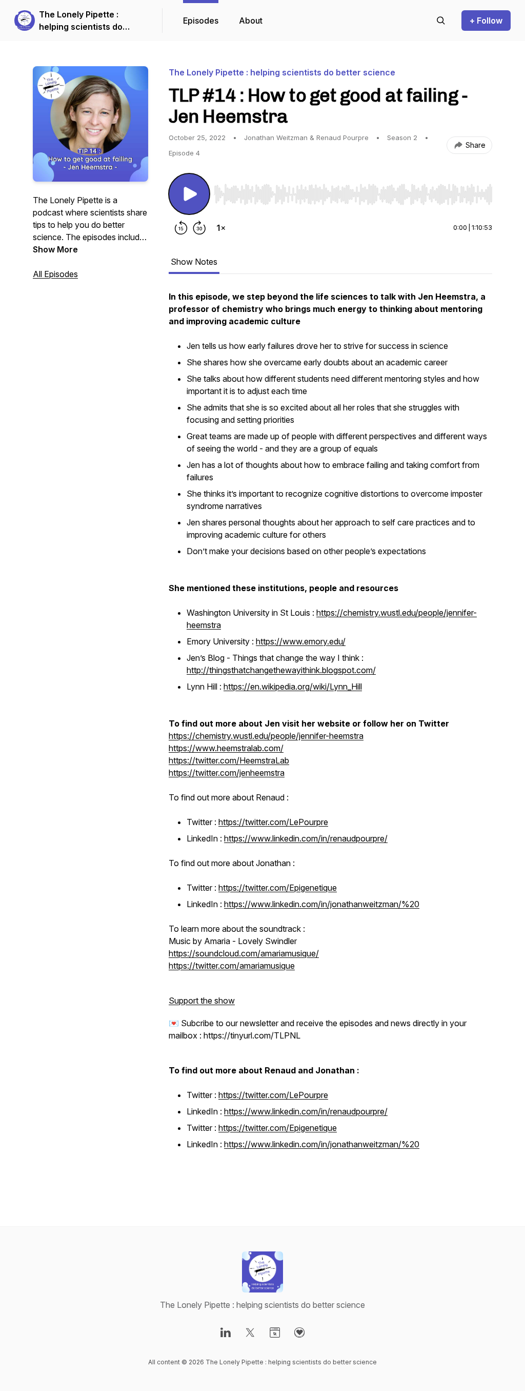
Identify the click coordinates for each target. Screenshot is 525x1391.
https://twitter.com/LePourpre (273, 822)
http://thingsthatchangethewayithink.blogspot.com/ (281, 670)
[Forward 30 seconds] (199, 228)
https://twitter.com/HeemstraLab (229, 760)
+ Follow (486, 20)
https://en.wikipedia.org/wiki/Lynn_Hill (293, 686)
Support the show (202, 1000)
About (250, 20)
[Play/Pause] (189, 193)
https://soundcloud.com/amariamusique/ (244, 953)
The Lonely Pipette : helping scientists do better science (81, 21)
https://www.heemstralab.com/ (226, 748)
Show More (55, 249)
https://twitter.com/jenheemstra (227, 773)
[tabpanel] (330, 737)
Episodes (200, 20)
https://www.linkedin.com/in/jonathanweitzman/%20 (321, 904)
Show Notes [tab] (194, 262)
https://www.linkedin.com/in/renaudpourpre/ (306, 838)
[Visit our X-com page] (250, 1332)
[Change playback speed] (221, 228)
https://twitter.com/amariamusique (232, 966)
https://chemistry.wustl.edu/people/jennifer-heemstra (266, 736)
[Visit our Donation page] (299, 1332)
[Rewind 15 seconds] (181, 228)
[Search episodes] (441, 20)
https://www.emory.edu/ (301, 641)
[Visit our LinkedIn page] (225, 1332)
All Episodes (55, 274)
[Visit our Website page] (275, 1332)
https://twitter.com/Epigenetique (277, 888)
